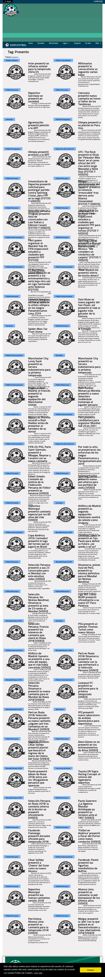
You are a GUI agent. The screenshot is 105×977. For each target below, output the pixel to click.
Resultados (53, 43)
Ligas (65, 43)
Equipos (77, 43)
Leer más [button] (38, 973)
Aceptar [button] (90, 970)
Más (97, 43)
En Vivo (88, 43)
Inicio (31, 43)
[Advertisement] (62, 23)
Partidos (40, 43)
